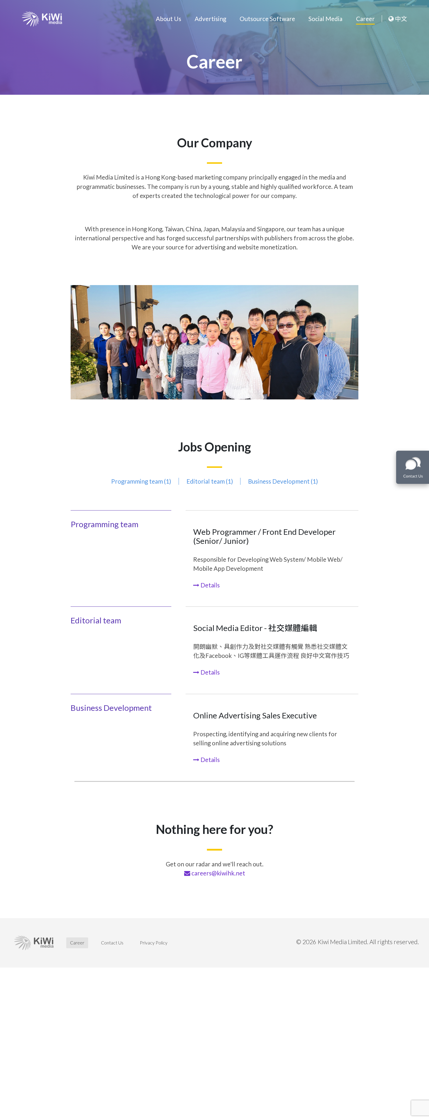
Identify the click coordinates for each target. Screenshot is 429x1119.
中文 (400, 18)
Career (365, 18)
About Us (168, 18)
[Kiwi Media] (42, 19)
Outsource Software (267, 18)
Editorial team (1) (209, 481)
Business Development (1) (283, 481)
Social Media (325, 18)
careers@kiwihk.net (218, 873)
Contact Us (112, 942)
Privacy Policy (154, 942)
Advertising (210, 18)
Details (209, 585)
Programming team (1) (141, 481)
